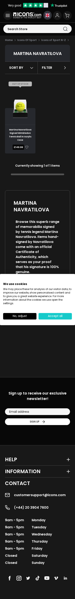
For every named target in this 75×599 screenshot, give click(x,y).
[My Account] (57, 15)
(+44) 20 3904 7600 (31, 507)
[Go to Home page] (27, 15)
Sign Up (34, 421)
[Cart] (67, 15)
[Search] (65, 29)
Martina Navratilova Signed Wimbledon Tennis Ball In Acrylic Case (20, 135)
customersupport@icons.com (40, 495)
